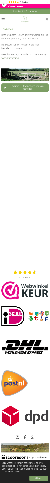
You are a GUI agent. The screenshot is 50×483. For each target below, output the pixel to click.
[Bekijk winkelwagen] (47, 19)
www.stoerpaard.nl (10, 58)
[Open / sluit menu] (3, 19)
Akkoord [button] (38, 478)
